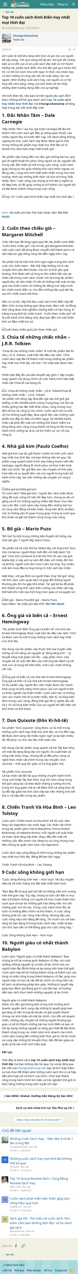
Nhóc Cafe (15, 1186)
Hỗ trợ (48, 1270)
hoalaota (14, 1166)
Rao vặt (33, 1146)
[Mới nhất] (73, 4)
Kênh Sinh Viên (14, 1265)
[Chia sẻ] (69, 49)
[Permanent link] (24, 122)
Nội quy (19, 1270)
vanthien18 (16, 1206)
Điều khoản (34, 1270)
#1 (74, 49)
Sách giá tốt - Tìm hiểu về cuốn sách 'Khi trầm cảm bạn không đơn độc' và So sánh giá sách (41, 1223)
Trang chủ (61, 1270)
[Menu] (5, 4)
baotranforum (17, 1231)
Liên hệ (7, 1270)
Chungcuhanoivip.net (31, 1068)
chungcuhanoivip (15, 28)
